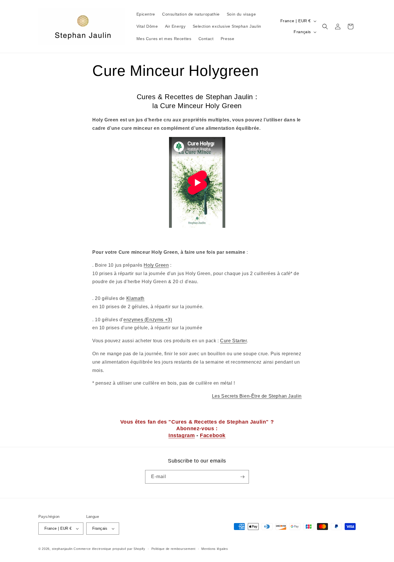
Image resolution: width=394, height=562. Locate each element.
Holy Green (156, 265)
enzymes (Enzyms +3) (147, 319)
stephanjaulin (62, 548)
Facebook (213, 435)
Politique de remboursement (173, 548)
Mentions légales (214, 548)
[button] (325, 26)
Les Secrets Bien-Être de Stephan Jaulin (257, 396)
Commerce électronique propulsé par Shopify (109, 548)
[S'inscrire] (242, 477)
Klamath (135, 298)
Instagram (181, 435)
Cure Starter (233, 340)
